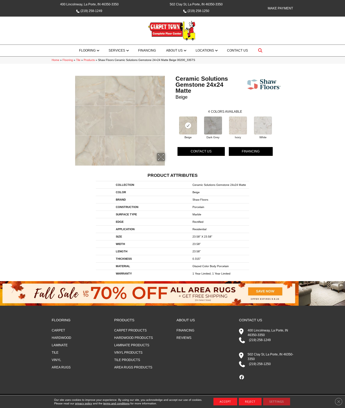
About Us (174, 50)
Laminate (60, 345)
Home (55, 60)
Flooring (87, 50)
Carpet (58, 330)
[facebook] (242, 377)
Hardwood (61, 337)
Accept (225, 401)
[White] (263, 125)
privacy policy (83, 403)
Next (277, 122)
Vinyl (56, 360)
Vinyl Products (128, 352)
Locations (205, 50)
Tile (78, 60)
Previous (173, 122)
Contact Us (237, 50)
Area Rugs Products (133, 367)
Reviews (183, 337)
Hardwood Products (133, 337)
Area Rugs (61, 367)
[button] (98, 50)
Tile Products (127, 360)
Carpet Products (130, 330)
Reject (250, 401)
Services (117, 50)
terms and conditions (116, 403)
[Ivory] (238, 125)
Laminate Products (131, 345)
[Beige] (188, 125)
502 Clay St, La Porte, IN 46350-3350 (196, 4)
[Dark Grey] (213, 125)
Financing (147, 50)
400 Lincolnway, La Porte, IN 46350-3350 (89, 4)
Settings (276, 401)
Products (89, 60)
